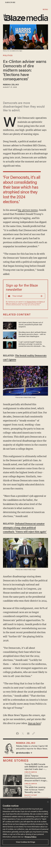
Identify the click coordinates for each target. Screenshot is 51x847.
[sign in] (1, 2)
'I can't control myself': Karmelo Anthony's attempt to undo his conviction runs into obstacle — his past (32, 344)
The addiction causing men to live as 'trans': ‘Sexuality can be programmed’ (34, 789)
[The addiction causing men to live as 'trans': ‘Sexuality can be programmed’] (12, 791)
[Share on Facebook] (17, 733)
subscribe (10, 2)
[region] (25, 822)
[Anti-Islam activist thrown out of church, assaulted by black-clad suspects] (9, 325)
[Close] (48, 802)
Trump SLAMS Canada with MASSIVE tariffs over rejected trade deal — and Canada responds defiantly (36, 766)
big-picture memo (28, 210)
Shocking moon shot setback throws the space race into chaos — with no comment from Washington (32, 335)
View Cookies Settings (25, 842)
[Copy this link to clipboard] (33, 733)
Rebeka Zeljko (11, 85)
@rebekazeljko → (24, 753)
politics (8, 56)
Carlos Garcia (30, 772)
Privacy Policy (31, 301)
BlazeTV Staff (30, 795)
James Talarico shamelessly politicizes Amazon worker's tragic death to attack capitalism (35, 778)
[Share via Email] (28, 733)
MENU (45, 9)
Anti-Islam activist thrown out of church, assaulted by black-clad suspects (31, 325)
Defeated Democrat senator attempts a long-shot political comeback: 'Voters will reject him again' (25, 527)
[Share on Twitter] (22, 733)
